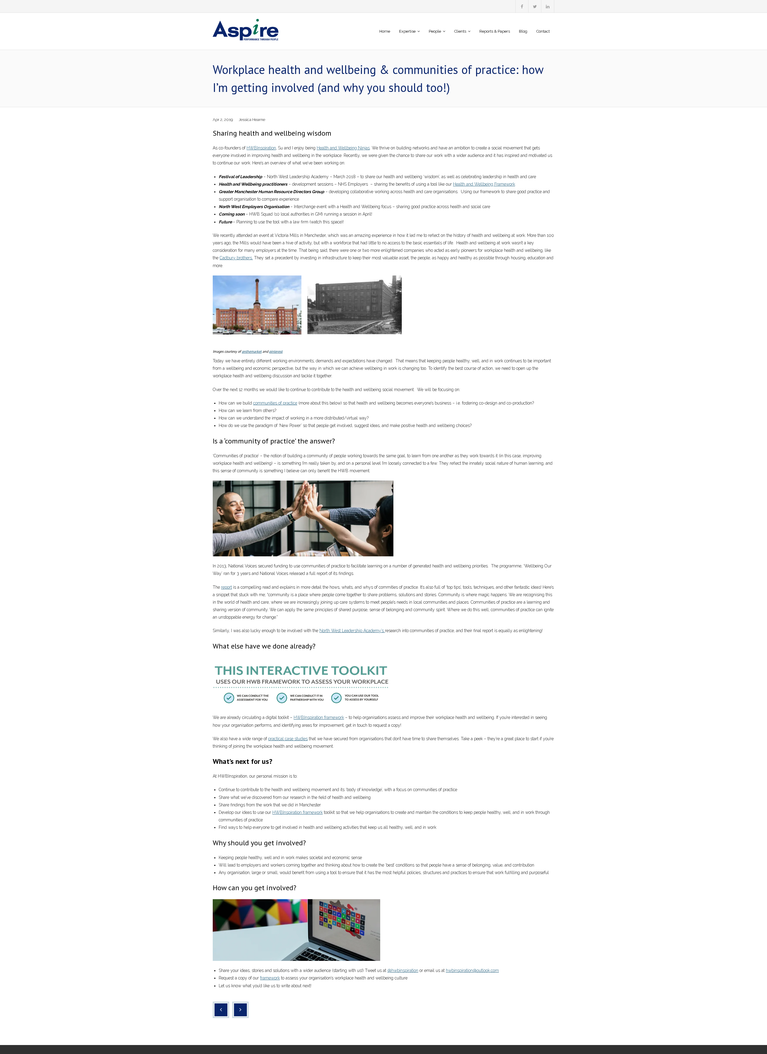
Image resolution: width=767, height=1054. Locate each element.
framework (270, 978)
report (226, 587)
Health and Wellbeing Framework (484, 184)
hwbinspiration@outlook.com (472, 970)
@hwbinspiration (402, 970)
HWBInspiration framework (319, 717)
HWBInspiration (261, 148)
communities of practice (275, 403)
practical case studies (288, 738)
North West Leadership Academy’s (352, 630)
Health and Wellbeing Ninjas (343, 148)
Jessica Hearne (252, 119)
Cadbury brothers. (236, 257)
